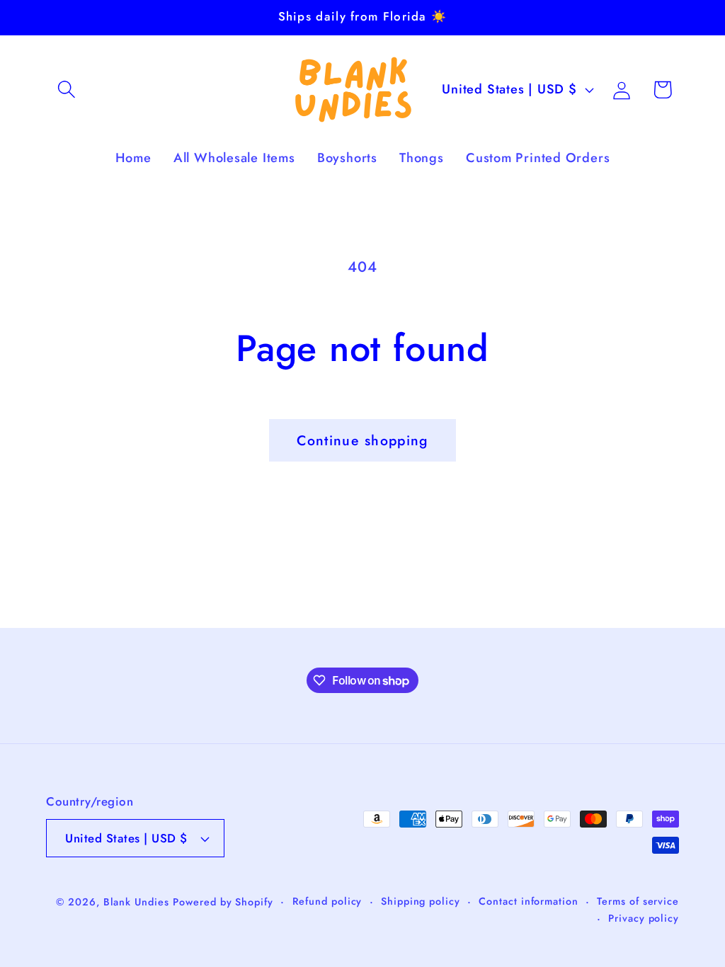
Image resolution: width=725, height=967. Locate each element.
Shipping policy (420, 901)
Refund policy (327, 901)
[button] (66, 89)
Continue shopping (362, 440)
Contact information (528, 901)
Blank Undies (136, 902)
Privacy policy (643, 918)
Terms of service (638, 901)
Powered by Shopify (223, 902)
